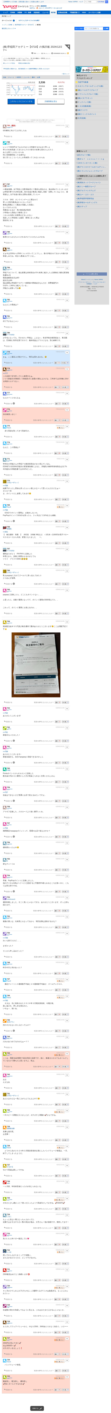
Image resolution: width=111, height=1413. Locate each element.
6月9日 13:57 (60, 1053)
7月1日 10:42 (60, 505)
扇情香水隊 (11, 1128)
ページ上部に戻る (92, 274)
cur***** (9, 808)
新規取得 (44, 6)
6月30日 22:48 (60, 570)
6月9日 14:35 (60, 1036)
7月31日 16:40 (60, 409)
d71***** (9, 318)
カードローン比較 (94, 12)
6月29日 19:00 (60, 859)
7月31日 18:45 (60, 392)
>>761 (5, 732)
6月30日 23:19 (60, 526)
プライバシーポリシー (84, 282)
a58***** (9, 250)
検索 (106, 1)
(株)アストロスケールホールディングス (92, 167)
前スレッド (66, 74)
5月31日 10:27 (60, 1214)
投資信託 (37, 12)
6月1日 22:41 (60, 1164)
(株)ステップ (82, 206)
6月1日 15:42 (60, 1198)
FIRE (8, 770)
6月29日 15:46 (60, 916)
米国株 (19, 12)
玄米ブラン (11, 1022)
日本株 (12, 12)
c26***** (9, 234)
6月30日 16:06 (60, 621)
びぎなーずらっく (13, 482)
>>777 (5, 373)
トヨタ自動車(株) (84, 106)
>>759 (5, 751)
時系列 (19, 77)
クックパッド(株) (84, 102)
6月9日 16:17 (60, 995)
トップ (5, 12)
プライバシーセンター (99, 282)
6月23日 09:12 (60, 962)
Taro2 (9, 427)
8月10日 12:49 (60, 248)
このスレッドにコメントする (21, 101)
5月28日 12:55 (60, 1359)
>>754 (5, 828)
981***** (9, 1038)
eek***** (9, 354)
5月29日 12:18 (60, 1269)
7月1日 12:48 (60, 480)
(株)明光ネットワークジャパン (89, 182)
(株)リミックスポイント (87, 114)
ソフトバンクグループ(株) (88, 94)
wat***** (9, 1271)
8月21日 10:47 (60, 184)
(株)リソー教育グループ (86, 186)
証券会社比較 (62, 12)
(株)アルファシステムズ (86, 190)
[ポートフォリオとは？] (14, 20)
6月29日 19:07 (60, 842)
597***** (9, 301)
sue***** (9, 1055)
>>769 (5, 486)
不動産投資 (74, 12)
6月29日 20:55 (60, 823)
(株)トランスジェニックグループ (90, 171)
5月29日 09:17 (60, 1321)
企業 (38, 77)
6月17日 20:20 (60, 979)
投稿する (35, 1408)
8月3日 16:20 (60, 316)
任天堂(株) (82, 118)
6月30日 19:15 (60, 589)
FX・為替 (28, 12)
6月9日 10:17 (60, 1110)
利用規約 (89, 284)
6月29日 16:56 (60, 897)
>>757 (5, 792)
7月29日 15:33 (60, 425)
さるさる (10, 1167)
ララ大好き (11, 334)
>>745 (5, 1000)
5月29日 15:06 (60, 1250)
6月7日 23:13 (60, 1145)
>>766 (5, 510)
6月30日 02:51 (60, 746)
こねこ (9, 1216)
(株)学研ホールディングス (87, 202)
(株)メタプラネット (85, 98)
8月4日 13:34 (60, 299)
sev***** (9, 935)
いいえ (65, 136)
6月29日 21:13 (60, 806)
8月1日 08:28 (60, 332)
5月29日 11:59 (60, 1285)
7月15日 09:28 (60, 442)
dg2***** (9, 1307)
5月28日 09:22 (60, 1376)
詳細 (4, 77)
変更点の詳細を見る (24, 63)
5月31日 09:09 (60, 1233)
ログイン (32, 8)
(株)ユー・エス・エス (85, 194)
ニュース (45, 12)
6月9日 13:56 (60, 1074)
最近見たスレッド (8, 28)
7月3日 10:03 (60, 459)
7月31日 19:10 (60, 351)
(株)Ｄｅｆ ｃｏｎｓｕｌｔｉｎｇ (90, 159)
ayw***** (9, 789)
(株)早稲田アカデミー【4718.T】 (24, 25)
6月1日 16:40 (60, 1181)
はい (58, 136)
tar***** (9, 591)
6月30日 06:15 (60, 727)
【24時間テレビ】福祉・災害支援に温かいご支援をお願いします (23, 1)
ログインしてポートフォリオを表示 (29, 20)
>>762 (5, 713)
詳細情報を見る (51, 101)
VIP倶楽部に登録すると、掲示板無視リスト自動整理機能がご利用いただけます (26, 69)
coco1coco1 (11, 899)
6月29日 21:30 (60, 768)
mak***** (10, 127)
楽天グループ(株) (83, 155)
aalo (8, 1183)
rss (68, 53)
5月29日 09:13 (60, 1338)
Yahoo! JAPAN (73, 1)
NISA (84, 12)
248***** (9, 1287)
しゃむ (9, 1252)
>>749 (5, 938)
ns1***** (9, 623)
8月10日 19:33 (60, 232)
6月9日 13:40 (60, 1093)
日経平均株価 (83, 82)
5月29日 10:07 (60, 1305)
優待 (33, 77)
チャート (11, 77)
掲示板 (53, 12)
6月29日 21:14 (60, 787)
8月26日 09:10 (60, 142)
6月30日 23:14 (60, 548)
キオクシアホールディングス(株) (90, 86)
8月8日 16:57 (60, 267)
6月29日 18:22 (60, 875)
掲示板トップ (6, 16)
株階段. (9, 529)
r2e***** (9, 844)
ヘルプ (81, 1)
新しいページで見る (9, 63)
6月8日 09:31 (60, 1126)
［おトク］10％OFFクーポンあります (50, 8)
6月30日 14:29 (60, 708)
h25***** (9, 144)
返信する (9, 136)
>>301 (5, 532)
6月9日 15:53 (60, 1020)
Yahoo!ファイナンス (87, 279)
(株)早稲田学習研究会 (85, 198)
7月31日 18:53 (60, 368)
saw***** (9, 1076)
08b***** (9, 186)
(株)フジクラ (83, 110)
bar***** (9, 411)
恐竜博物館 (101, 1)
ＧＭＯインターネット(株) (87, 163)
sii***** (9, 729)
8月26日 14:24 (60, 125)
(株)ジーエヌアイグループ (88, 90)
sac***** (9, 269)
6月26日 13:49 (60, 932)
